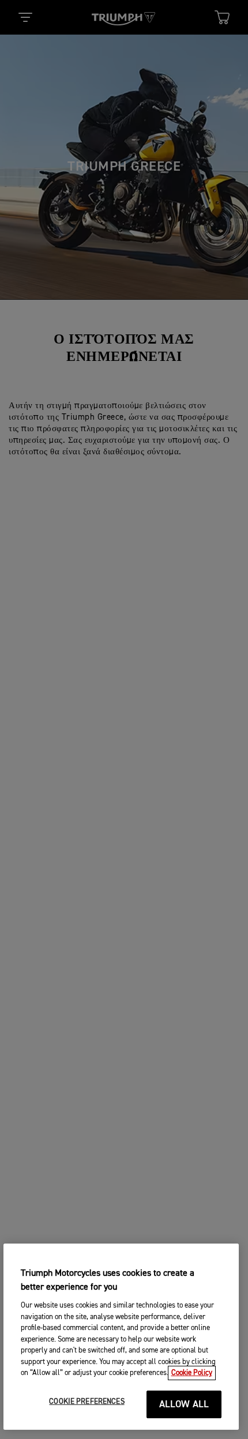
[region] (121, 1337)
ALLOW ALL (184, 1405)
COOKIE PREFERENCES (86, 1402)
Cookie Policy (191, 1373)
